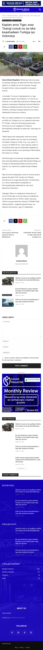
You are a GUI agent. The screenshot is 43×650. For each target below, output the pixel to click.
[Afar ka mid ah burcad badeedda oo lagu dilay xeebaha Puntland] (8, 303)
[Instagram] (18, 632)
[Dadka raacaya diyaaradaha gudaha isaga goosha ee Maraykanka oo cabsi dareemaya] (8, 461)
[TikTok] (24, 632)
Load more (21, 468)
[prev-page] (3, 310)
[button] (40, 9)
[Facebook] (11, 47)
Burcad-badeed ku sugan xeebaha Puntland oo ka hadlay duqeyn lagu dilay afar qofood (26, 291)
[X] (15, 47)
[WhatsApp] (25, 47)
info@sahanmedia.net (17, 618)
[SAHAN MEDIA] (3, 41)
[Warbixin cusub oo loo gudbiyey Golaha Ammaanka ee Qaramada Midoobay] (8, 281)
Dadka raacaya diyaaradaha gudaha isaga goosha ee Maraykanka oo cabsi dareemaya (27, 460)
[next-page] (6, 310)
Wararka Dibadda (12, 15)
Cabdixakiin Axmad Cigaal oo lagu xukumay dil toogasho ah (32, 235)
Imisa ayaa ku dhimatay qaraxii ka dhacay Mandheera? (10, 235)
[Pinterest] (20, 47)
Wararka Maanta (17, 20)
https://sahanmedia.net (21, 264)
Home (4, 15)
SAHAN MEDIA (10, 41)
